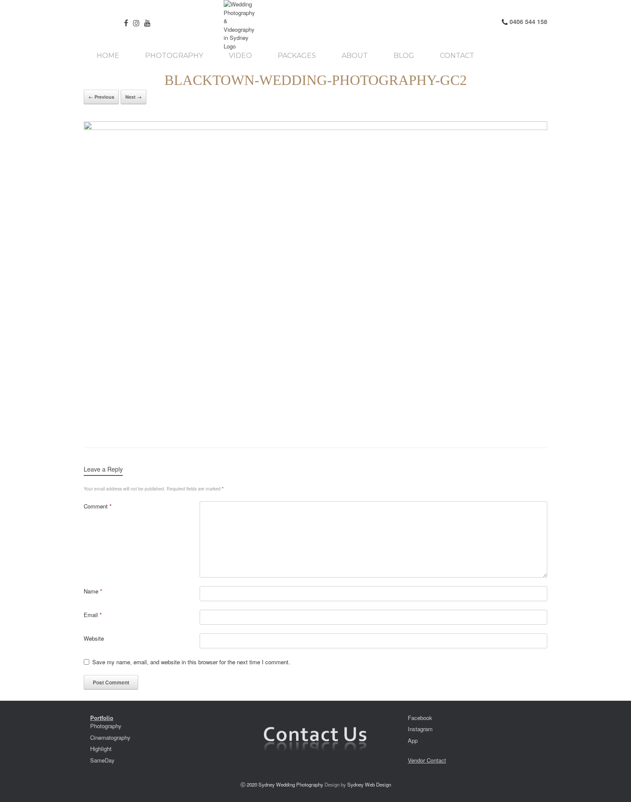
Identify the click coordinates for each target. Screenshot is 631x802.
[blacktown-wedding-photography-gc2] (315, 275)
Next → (133, 97)
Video (240, 55)
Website (94, 638)
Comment (98, 506)
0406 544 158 (527, 21)
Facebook (420, 718)
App (413, 740)
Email (93, 615)
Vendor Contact (427, 760)
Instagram (420, 729)
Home (108, 55)
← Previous (101, 97)
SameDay (102, 760)
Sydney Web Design (369, 784)
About (355, 55)
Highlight (101, 748)
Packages (297, 55)
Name (93, 591)
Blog (404, 55)
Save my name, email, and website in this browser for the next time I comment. (191, 662)
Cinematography (110, 737)
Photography (174, 55)
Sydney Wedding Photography (290, 784)
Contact (457, 55)
